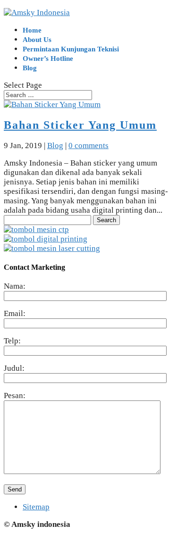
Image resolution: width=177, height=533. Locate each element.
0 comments (88, 145)
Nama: (14, 286)
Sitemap (36, 506)
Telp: (12, 340)
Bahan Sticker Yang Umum (80, 125)
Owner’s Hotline (48, 58)
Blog (30, 68)
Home (32, 30)
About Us (37, 39)
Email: (14, 313)
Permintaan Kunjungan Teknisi (71, 49)
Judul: (14, 368)
